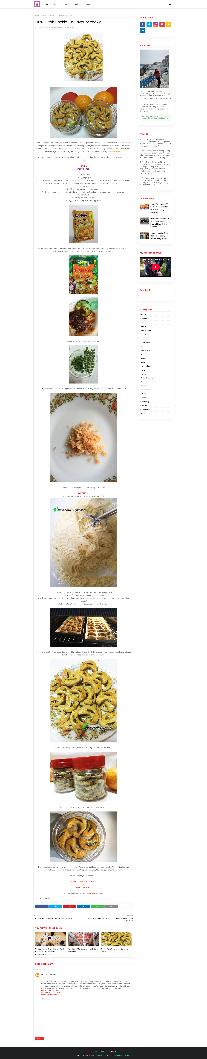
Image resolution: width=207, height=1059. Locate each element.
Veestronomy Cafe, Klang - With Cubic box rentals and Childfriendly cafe (49, 952)
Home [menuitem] (47, 4)
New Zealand (146, 366)
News (143, 370)
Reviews (144, 386)
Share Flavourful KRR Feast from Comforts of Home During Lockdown (160, 208)
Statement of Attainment (50, 995)
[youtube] (162, 24)
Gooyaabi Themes (123, 1055)
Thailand (144, 405)
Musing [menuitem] (57, 4)
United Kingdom (146, 409)
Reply (43, 998)
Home (37, 15)
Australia (144, 314)
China (143, 322)
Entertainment (146, 330)
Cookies (43, 15)
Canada (144, 318)
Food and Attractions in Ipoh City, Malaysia (83, 950)
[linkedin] (142, 30)
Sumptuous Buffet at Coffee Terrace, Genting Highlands (159, 236)
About (102, 1051)
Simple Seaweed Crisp (94, 893)
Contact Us (112, 1051)
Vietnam (144, 413)
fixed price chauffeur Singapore (52, 992)
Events (143, 334)
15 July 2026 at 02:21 (47, 977)
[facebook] (142, 24)
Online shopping (147, 378)
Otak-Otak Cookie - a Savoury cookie (114, 950)
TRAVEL (143, 394)
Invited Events (146, 350)
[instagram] (155, 24)
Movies (143, 358)
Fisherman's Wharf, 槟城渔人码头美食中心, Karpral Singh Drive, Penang (160, 222)
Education (144, 326)
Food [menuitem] (76, 4)
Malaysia (144, 354)
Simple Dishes (146, 390)
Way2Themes (98, 1055)
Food (142, 338)
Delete (49, 998)
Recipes (48, 899)
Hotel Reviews (146, 342)
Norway (144, 374)
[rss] (168, 24)
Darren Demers (48, 974)
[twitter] (149, 24)
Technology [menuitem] (86, 4)
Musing (143, 362)
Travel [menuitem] (66, 4)
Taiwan (143, 398)
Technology (145, 402)
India (142, 346)
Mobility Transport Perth (50, 990)
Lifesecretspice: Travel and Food (48, 27)
